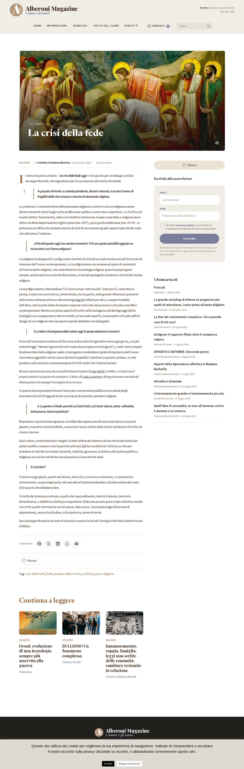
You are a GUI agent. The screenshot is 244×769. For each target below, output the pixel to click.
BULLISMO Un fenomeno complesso (75, 650)
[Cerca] (208, 26)
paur (98, 574)
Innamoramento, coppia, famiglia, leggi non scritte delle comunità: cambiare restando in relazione (123, 658)
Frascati (159, 287)
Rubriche (80, 25)
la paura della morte (67, 574)
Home (38, 25)
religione (108, 574)
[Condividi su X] (48, 543)
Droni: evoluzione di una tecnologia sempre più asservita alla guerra (35, 655)
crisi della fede (35, 574)
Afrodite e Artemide (168, 381)
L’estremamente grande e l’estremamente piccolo (189, 393)
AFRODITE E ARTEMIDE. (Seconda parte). (182, 352)
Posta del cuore (106, 25)
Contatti (131, 25)
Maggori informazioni (129, 763)
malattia (88, 574)
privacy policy (185, 225)
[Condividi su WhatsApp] (67, 543)
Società (24, 162)
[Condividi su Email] (76, 543)
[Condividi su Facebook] (39, 543)
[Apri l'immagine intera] (217, 143)
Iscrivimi (189, 239)
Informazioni (56, 25)
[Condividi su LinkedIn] (58, 543)
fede (49, 574)
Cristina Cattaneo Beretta (54, 163)
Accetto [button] (108, 763)
